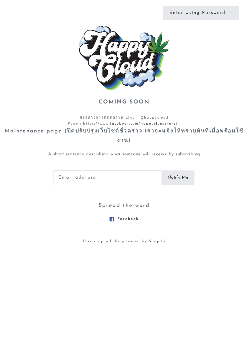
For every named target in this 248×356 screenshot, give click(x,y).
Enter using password (201, 13)
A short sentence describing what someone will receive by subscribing (124, 154)
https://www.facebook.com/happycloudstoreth (131, 124)
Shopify (157, 241)
